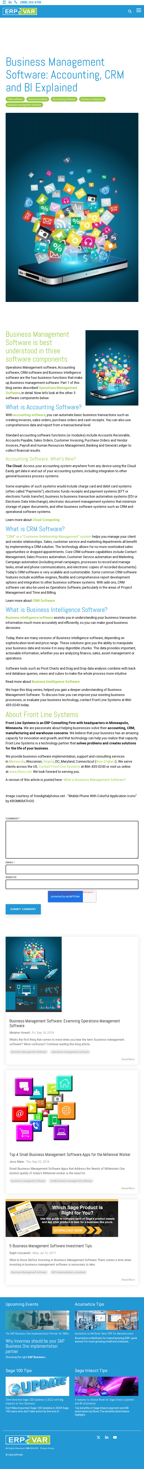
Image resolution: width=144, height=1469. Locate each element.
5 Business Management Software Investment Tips (50, 1246)
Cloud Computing (46, 520)
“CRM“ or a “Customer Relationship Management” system (49, 537)
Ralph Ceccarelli (19, 1253)
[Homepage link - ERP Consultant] (28, 1442)
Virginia (48, 761)
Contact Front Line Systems (59, 766)
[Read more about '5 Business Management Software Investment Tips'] (72, 1218)
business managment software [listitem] (28, 1180)
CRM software (15, 99)
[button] (138, 9)
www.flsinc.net (20, 772)
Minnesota (17, 761)
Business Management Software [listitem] (28, 1051)
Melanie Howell (19, 1032)
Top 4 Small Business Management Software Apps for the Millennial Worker (69, 1154)
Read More (128, 1059)
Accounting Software (64, 99)
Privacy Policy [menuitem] (47, 1448)
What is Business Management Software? (94, 780)
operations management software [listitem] (70, 1051)
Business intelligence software (29, 618)
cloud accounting (37, 99)
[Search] (130, 11)
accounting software (29, 415)
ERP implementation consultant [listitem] (68, 1272)
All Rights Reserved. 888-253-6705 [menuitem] (22, 1448)
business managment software (24, 104)
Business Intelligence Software (56, 682)
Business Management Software (37, 338)
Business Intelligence (92, 99)
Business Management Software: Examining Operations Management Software (64, 1023)
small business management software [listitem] (71, 1180)
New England (106, 761)
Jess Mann (16, 1161)
